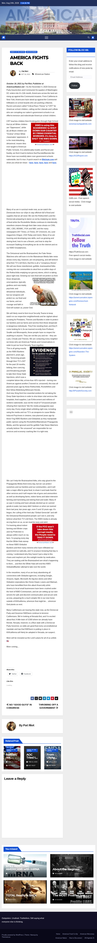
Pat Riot (25, 71)
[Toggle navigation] (46, 38)
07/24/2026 (58, 899)
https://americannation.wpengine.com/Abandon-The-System (81, 351)
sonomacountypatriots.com (80, 124)
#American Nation (42, 74)
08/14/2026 (58, 873)
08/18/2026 (12, 873)
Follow (74, 86)
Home (58, 934)
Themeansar (6, 937)
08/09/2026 (12, 899)
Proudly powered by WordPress (13, 935)
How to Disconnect (75, 938)
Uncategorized (31, 52)
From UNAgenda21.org (52, 757)
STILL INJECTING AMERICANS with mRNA (22, 868)
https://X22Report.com (78, 156)
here (31, 163)
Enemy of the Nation (17, 52)
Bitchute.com (48, 159)
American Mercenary (87, 934)
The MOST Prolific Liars (69, 895)
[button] (89, 37)
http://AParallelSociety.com (80, 391)
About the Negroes (66, 869)
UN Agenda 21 (89, 938)
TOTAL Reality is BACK (21, 895)
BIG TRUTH (10, 747)
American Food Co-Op (70, 934)
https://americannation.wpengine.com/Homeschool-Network (81, 301)
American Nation (61, 938)
